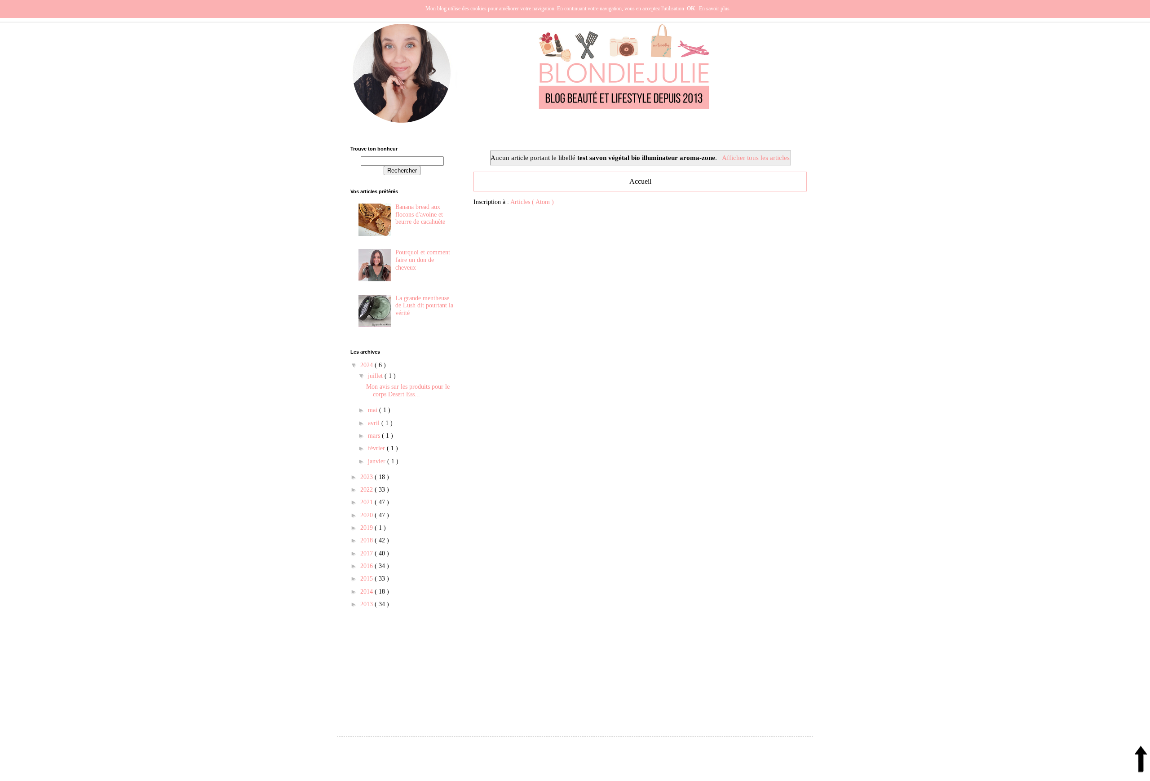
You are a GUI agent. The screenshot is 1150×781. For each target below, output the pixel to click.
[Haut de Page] (1141, 762)
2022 (367, 489)
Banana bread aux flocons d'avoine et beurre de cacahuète (420, 215)
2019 (367, 527)
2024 (367, 365)
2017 (367, 553)
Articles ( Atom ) (532, 202)
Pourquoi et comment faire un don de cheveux (422, 260)
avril (374, 423)
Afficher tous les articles (755, 157)
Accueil (640, 181)
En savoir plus (714, 8)
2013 (367, 604)
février (377, 448)
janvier (377, 461)
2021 (367, 502)
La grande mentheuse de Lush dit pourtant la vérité (424, 306)
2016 (367, 566)
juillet (376, 376)
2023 (367, 477)
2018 (367, 540)
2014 (367, 591)
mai (373, 410)
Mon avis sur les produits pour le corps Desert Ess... (408, 390)
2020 (367, 515)
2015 (367, 578)
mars (375, 435)
